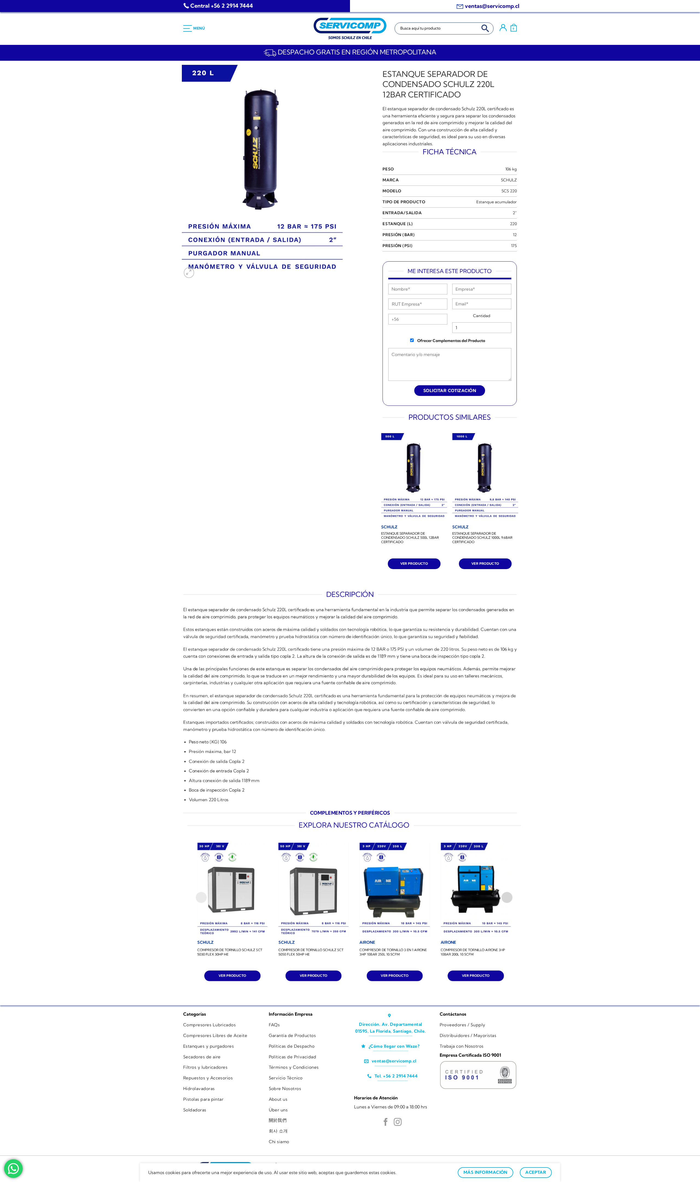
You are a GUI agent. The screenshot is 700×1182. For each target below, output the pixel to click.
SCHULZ (509, 180)
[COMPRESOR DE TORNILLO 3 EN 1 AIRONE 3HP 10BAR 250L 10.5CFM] (395, 889)
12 (515, 234)
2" (515, 212)
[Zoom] (189, 272)
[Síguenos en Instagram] (398, 1122)
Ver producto (414, 563)
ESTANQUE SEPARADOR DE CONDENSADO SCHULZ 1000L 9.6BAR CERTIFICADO (482, 537)
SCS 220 (509, 191)
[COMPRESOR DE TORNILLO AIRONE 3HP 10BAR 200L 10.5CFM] (476, 889)
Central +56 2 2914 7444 (221, 5)
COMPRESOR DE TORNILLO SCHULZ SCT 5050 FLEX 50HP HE (310, 952)
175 (514, 245)
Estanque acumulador (496, 201)
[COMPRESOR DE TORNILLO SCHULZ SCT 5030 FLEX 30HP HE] (232, 889)
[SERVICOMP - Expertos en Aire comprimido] (350, 28)
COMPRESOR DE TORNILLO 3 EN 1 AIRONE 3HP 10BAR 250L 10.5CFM (393, 952)
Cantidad (481, 315)
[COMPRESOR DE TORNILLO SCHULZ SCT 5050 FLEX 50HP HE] (313, 889)
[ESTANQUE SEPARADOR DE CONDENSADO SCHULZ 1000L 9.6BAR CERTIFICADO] (485, 477)
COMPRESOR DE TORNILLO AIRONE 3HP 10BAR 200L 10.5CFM (473, 952)
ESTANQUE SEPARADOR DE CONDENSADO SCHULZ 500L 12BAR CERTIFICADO (410, 537)
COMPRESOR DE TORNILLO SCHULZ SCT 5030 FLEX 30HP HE (229, 952)
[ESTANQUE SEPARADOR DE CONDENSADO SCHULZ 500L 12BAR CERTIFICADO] (414, 477)
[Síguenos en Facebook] (386, 1122)
